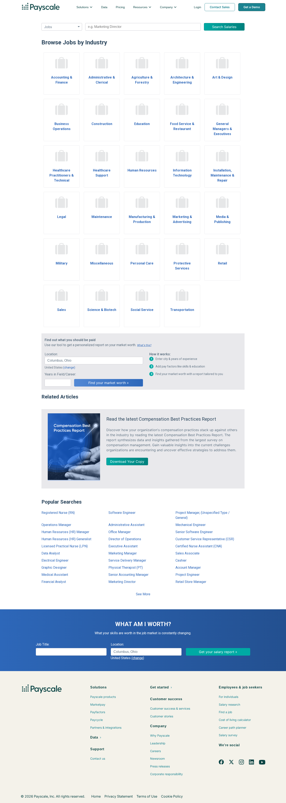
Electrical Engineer (54, 560)
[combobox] (143, 27)
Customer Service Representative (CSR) (204, 539)
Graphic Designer (54, 568)
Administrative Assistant (126, 525)
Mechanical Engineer (190, 525)
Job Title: (42, 644)
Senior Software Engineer (194, 532)
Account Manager (188, 568)
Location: (51, 354)
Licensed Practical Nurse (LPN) (64, 546)
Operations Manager (56, 525)
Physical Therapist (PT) (125, 568)
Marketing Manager (122, 553)
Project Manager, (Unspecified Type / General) (202, 515)
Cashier (181, 560)
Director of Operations (124, 539)
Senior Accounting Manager (128, 575)
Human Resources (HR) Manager (65, 532)
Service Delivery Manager (127, 560)
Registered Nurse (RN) (58, 513)
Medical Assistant (54, 575)
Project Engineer (187, 575)
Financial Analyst (53, 582)
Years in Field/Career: (60, 374)
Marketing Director (122, 582)
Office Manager (119, 532)
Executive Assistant (123, 546)
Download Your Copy (127, 461)
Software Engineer (121, 513)
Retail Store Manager (190, 582)
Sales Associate (187, 553)
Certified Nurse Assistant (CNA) (198, 546)
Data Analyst (50, 553)
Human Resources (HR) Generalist (66, 539)
